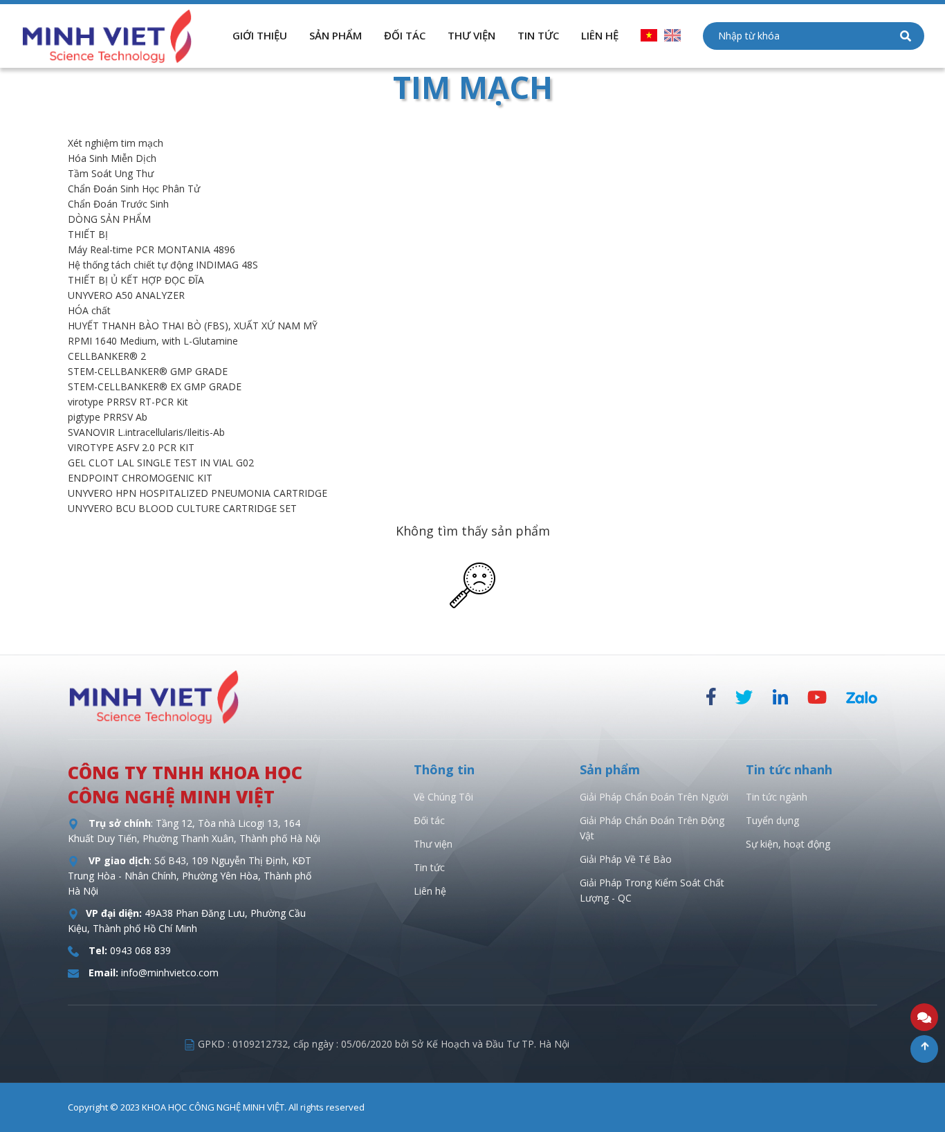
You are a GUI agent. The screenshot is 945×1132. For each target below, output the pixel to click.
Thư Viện (471, 35)
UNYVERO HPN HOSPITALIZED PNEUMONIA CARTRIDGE (197, 493)
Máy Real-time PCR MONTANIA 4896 (151, 249)
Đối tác (404, 35)
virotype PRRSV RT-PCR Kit (128, 401)
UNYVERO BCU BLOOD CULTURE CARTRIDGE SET (182, 508)
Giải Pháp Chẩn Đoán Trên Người (654, 796)
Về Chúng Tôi (443, 796)
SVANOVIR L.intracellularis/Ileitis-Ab (146, 432)
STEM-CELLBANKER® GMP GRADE (148, 371)
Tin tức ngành (776, 796)
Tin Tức (538, 35)
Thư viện (433, 843)
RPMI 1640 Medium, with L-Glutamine (153, 340)
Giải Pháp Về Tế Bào (626, 859)
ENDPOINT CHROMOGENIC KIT (140, 477)
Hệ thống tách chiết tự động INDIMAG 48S (163, 264)
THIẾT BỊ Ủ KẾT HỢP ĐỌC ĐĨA (136, 279)
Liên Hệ (599, 35)
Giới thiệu (259, 35)
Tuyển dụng (772, 820)
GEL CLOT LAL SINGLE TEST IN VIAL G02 (161, 462)
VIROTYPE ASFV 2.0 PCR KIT (131, 447)
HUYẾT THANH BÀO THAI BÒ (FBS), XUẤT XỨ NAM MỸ (193, 325)
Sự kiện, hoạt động (788, 843)
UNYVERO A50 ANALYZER (126, 295)
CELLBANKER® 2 (107, 356)
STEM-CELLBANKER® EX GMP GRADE (154, 386)
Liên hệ (430, 890)
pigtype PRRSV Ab (107, 416)
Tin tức (429, 867)
